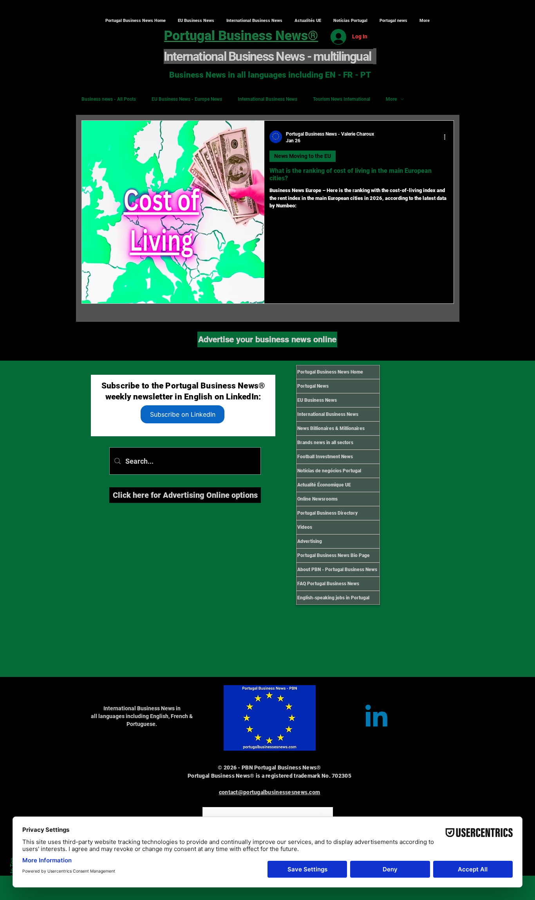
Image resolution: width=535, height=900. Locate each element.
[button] (254, 21)
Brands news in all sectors (325, 442)
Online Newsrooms (317, 499)
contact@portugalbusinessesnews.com (269, 792)
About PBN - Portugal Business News (337, 569)
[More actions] (447, 137)
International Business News (267, 99)
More (391, 99)
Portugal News (313, 386)
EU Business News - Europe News (187, 99)
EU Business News (317, 400)
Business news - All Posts (108, 99)
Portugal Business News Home (330, 372)
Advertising (309, 541)
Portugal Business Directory (327, 513)
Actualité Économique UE (324, 485)
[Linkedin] (376, 718)
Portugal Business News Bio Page (333, 555)
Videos (304, 527)
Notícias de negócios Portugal (329, 471)
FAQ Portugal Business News (328, 583)
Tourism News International (341, 99)
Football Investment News (325, 456)
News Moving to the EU (302, 156)
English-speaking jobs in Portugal (333, 598)
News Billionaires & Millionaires (331, 428)
